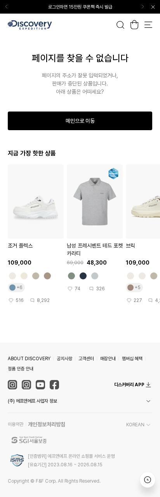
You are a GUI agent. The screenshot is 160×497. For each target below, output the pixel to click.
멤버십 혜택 (132, 358)
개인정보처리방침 (46, 424)
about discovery (29, 358)
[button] (80, 401)
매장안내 (108, 358)
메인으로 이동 (80, 121)
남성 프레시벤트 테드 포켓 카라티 (95, 249)
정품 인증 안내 (20, 368)
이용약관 (15, 424)
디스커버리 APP (129, 384)
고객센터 (86, 358)
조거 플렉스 (20, 245)
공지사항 (64, 358)
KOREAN (135, 424)
